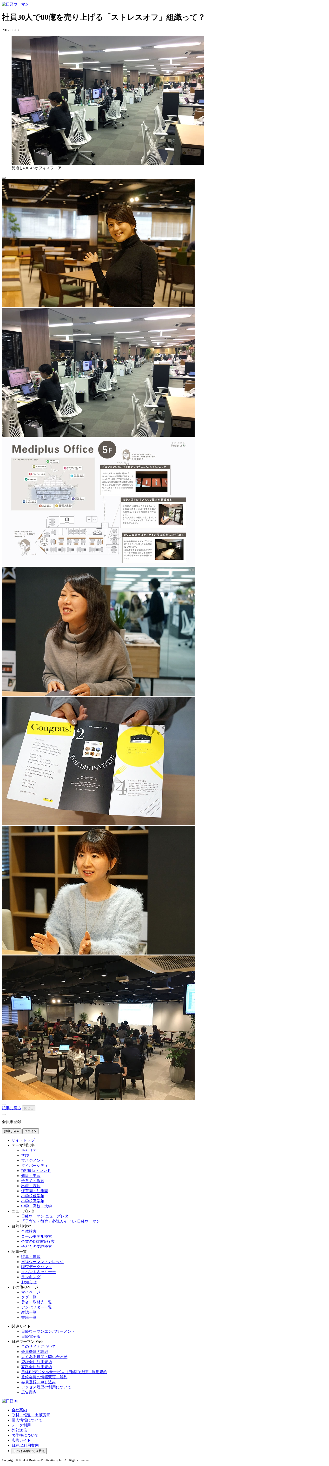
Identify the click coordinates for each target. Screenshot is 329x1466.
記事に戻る (11, 1108)
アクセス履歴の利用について (46, 1387)
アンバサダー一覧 (36, 1307)
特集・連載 (30, 1257)
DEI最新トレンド (36, 1171)
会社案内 (19, 1410)
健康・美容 (30, 1176)
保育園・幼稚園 (34, 1191)
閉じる (28, 1108)
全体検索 (29, 1231)
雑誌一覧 (29, 1312)
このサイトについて (38, 1347)
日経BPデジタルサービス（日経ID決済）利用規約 (64, 1372)
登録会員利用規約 (36, 1362)
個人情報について (27, 1420)
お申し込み (12, 1131)
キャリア (29, 1150)
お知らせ (29, 1282)
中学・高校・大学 (36, 1206)
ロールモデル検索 (36, 1236)
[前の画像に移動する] (4, 1104)
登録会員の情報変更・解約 (44, 1377)
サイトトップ (23, 1140)
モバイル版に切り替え (29, 1451)
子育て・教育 (32, 1181)
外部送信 (19, 1430)
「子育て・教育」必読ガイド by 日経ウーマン (60, 1221)
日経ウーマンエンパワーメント (48, 1331)
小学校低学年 (32, 1196)
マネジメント (32, 1160)
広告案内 (29, 1392)
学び (25, 1155)
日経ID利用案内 (25, 1445)
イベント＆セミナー (38, 1272)
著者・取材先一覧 (36, 1302)
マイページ (30, 1292)
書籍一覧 (29, 1317)
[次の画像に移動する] (4, 1114)
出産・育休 (30, 1186)
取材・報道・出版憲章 (31, 1415)
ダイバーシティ (34, 1165)
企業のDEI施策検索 (38, 1241)
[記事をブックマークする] (4, 178)
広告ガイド (21, 1440)
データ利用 (21, 1425)
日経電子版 (30, 1336)
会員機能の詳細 (34, 1352)
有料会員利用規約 (36, 1367)
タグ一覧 (29, 1297)
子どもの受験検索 (36, 1246)
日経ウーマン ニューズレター (46, 1216)
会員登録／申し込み (38, 1382)
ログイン (30, 1131)
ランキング (30, 1277)
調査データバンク (36, 1267)
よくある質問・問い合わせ (44, 1357)
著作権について (25, 1435)
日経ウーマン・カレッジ (42, 1262)
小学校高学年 (32, 1201)
